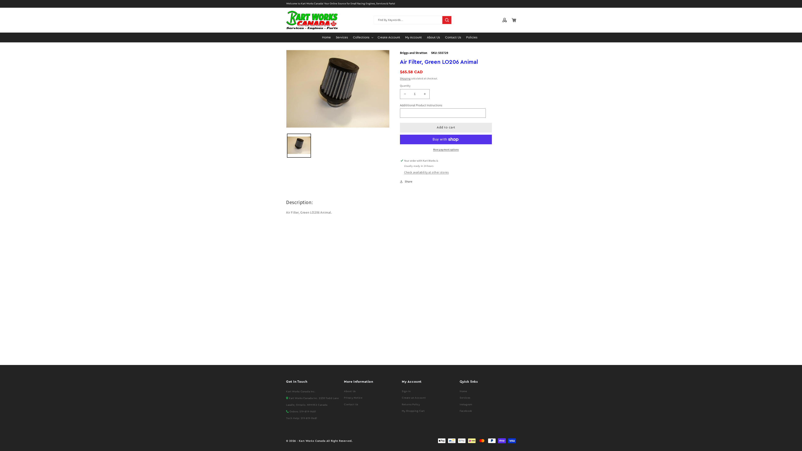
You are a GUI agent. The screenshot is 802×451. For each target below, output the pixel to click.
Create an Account (414, 398)
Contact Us (351, 404)
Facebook (466, 411)
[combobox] (413, 20)
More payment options (446, 149)
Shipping (405, 78)
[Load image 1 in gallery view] (299, 145)
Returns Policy (411, 404)
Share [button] (408, 181)
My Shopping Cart (413, 411)
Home (463, 391)
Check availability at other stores (426, 172)
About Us (350, 391)
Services (465, 398)
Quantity (405, 85)
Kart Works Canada (312, 441)
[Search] (447, 20)
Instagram (466, 404)
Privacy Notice (353, 398)
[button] (362, 38)
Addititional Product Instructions (421, 105)
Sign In (406, 391)
